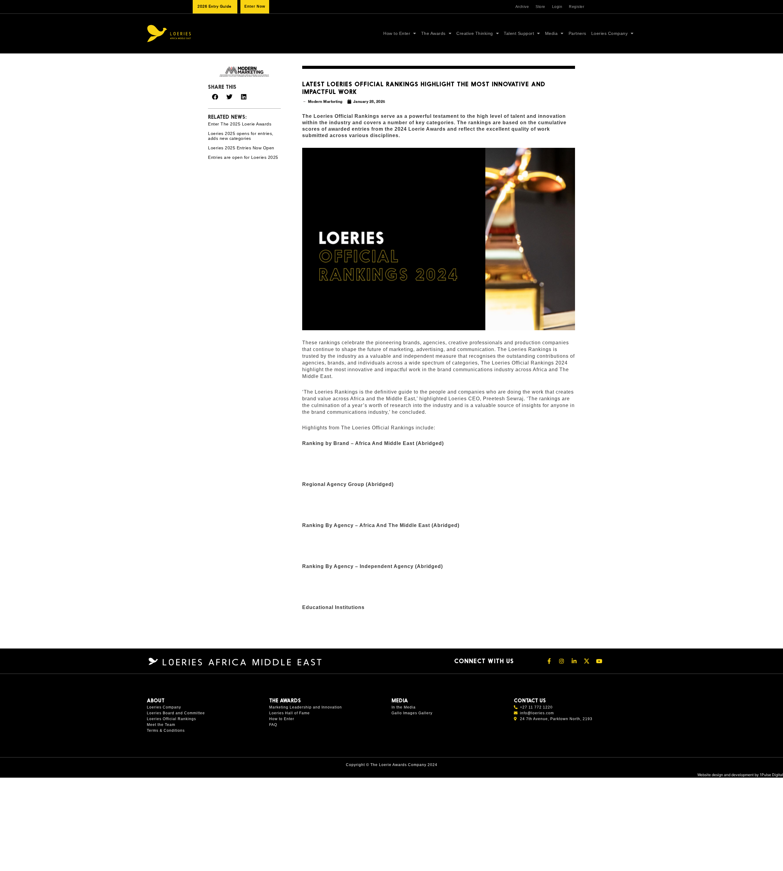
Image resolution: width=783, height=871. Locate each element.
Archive (522, 7)
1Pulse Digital (771, 774)
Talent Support (519, 33)
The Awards (433, 33)
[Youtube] (599, 661)
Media (551, 33)
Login (557, 7)
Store (540, 7)
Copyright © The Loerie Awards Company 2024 (391, 765)
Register (576, 7)
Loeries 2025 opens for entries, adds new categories (240, 136)
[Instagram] (561, 661)
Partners (577, 33)
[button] (215, 97)
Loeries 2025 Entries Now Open (241, 147)
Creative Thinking (474, 33)
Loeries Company (609, 33)
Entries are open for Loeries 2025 (243, 157)
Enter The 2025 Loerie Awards (239, 123)
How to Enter (396, 33)
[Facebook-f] (549, 661)
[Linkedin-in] (574, 661)
